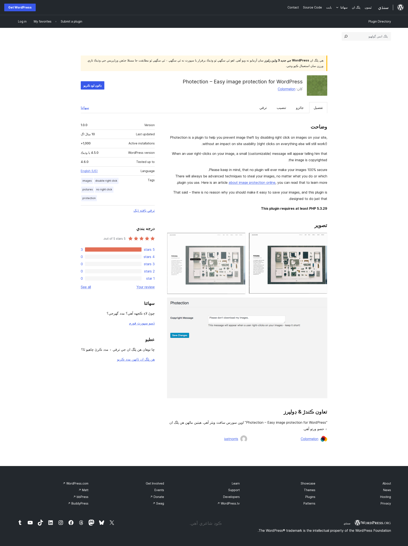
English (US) (89, 171)
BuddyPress (78, 503)
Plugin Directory (379, 21)
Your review (145, 287)
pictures (87, 189)
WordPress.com (75, 483)
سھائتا (85, 107)
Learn (236, 483)
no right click (104, 189)
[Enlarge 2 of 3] (240, 238)
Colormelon (286, 89)
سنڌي (347, 523)
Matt (83, 490)
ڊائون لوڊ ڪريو (93, 85)
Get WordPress (20, 7)
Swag (158, 503)
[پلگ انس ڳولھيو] (346, 36)
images (87, 180)
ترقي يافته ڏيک (144, 210)
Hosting (385, 497)
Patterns (309, 503)
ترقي (263, 107)
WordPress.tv (228, 503)
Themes (309, 490)
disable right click (106, 180)
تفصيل (318, 107)
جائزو (300, 107)
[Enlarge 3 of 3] (321, 303)
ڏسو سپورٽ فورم (142, 323)
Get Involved (155, 483)
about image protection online (252, 182)
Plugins (310, 497)
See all (86, 287)
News (387, 490)
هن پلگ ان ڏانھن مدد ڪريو (136, 359)
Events (159, 490)
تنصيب (281, 107)
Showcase (308, 483)
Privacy (386, 503)
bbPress (80, 497)
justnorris (231, 439)
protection (89, 198)
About (386, 483)
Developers (231, 497)
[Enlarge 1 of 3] (321, 238)
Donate (157, 497)
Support (234, 490)
